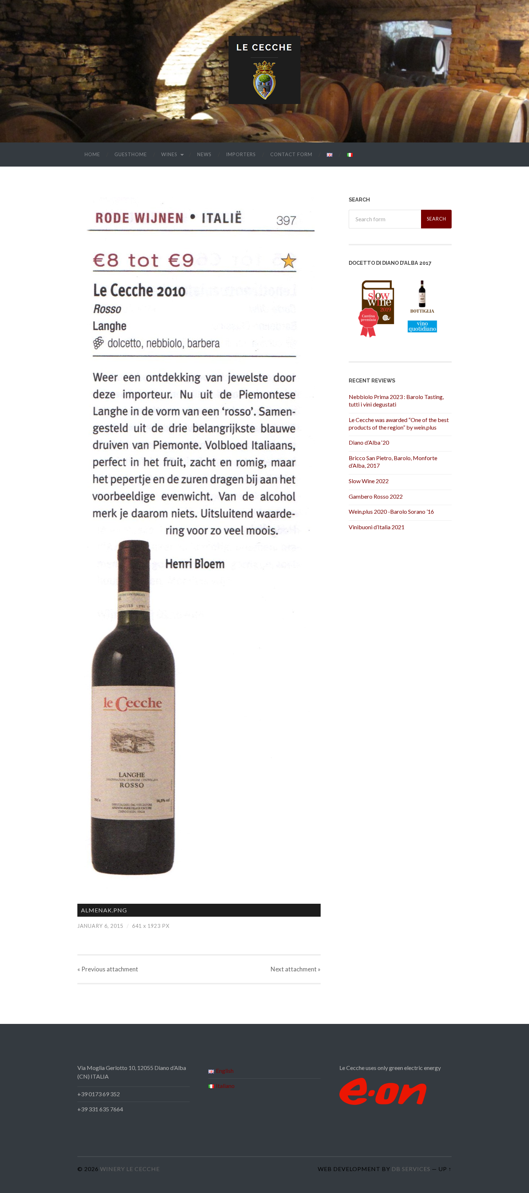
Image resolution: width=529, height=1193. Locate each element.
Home (92, 154)
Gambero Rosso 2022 (376, 496)
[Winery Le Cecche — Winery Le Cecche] (264, 70)
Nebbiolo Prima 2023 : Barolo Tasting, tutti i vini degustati (396, 400)
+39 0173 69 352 (98, 1093)
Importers (241, 154)
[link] (98, 1093)
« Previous (107, 969)
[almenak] (199, 543)
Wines (169, 154)
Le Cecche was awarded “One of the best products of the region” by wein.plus (399, 423)
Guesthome (130, 154)
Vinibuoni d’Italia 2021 (376, 526)
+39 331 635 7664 (100, 1109)
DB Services (411, 1168)
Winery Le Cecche (130, 1168)
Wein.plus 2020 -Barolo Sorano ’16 (391, 511)
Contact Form (291, 154)
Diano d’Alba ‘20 (369, 442)
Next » (296, 969)
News (204, 154)
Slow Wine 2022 (369, 480)
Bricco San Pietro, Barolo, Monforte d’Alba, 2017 (393, 461)
